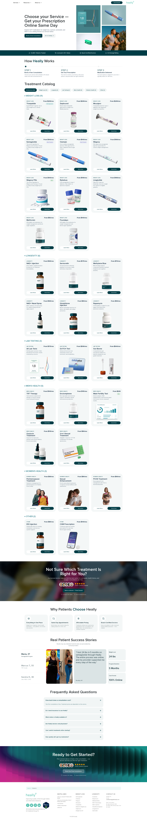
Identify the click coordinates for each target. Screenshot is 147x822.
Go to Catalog (48, 35)
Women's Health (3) (91, 90)
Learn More (33, 131)
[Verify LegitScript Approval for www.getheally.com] (46, 805)
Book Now (47, 131)
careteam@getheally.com (112, 799)
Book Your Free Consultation (73, 771)
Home (29, 788)
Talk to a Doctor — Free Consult (73, 590)
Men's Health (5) (78, 90)
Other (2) (102, 90)
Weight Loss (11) (43, 90)
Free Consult (117, 2)
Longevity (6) (55, 90)
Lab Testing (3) (66, 90)
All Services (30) (30, 90)
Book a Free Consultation (33, 35)
